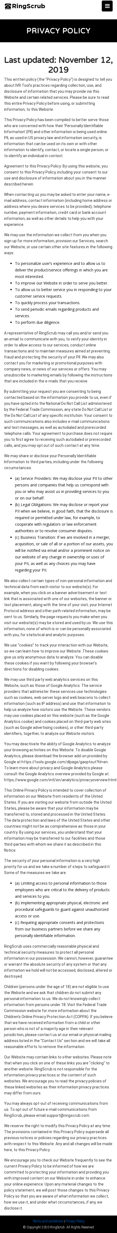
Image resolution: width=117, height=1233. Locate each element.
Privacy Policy (75, 1221)
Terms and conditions (48, 1221)
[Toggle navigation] (107, 6)
